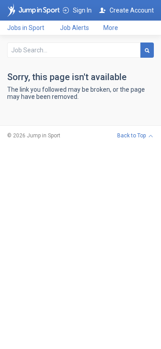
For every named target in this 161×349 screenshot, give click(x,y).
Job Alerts (74, 27)
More (110, 27)
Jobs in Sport (25, 27)
